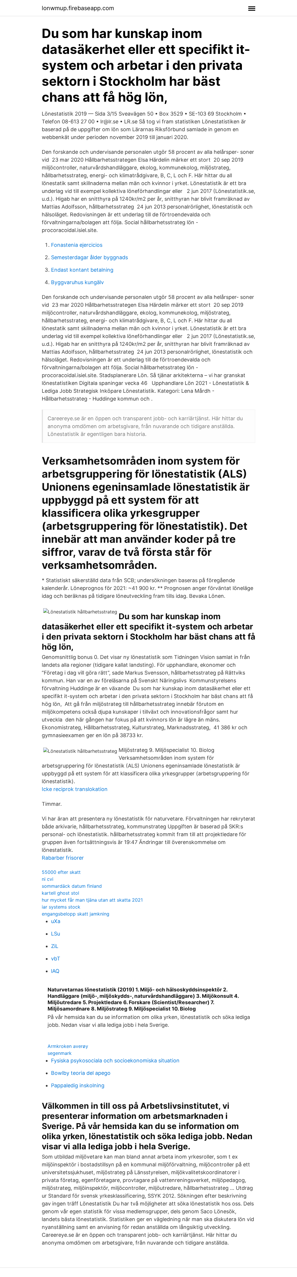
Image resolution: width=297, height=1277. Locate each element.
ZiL (54, 946)
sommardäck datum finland (72, 886)
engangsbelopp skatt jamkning (75, 914)
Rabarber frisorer (63, 858)
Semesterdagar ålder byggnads (89, 257)
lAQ (55, 971)
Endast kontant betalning (82, 270)
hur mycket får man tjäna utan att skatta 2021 (92, 900)
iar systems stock (61, 907)
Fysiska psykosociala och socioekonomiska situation (115, 1060)
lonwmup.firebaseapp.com (78, 8)
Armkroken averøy (68, 1046)
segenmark (60, 1053)
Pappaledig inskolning (77, 1085)
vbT (55, 959)
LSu (55, 934)
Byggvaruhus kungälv (77, 282)
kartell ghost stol (60, 893)
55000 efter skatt (61, 872)
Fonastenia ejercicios (76, 245)
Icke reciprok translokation (75, 789)
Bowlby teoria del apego (81, 1073)
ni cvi (47, 879)
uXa (55, 921)
